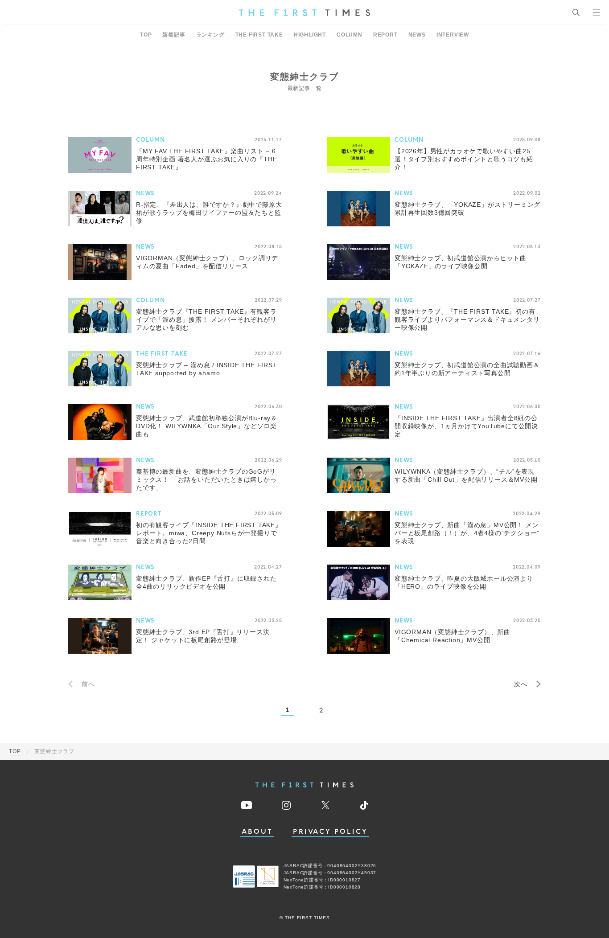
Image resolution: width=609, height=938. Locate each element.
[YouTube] (246, 805)
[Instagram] (286, 805)
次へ (520, 684)
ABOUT (257, 832)
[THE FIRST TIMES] (304, 12)
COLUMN (349, 35)
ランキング (210, 35)
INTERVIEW (452, 35)
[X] (325, 805)
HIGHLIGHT (310, 35)
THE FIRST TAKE (259, 35)
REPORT (385, 35)
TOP (146, 35)
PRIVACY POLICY (330, 832)
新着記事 (173, 35)
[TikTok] (364, 805)
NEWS (417, 35)
